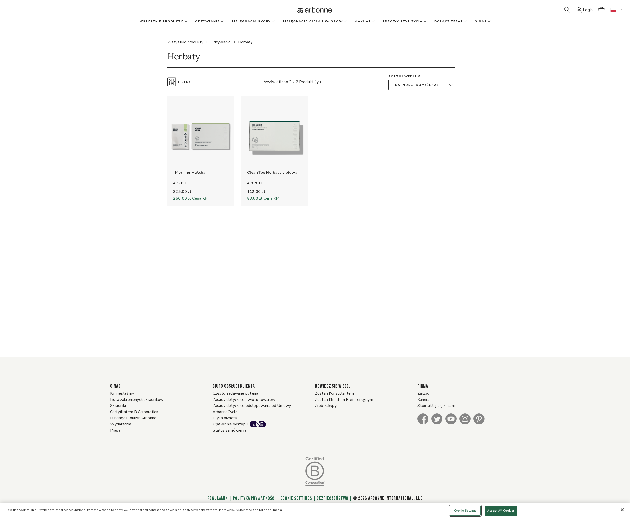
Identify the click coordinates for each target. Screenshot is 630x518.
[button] (567, 10)
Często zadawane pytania (235, 393)
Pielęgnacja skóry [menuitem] (251, 21)
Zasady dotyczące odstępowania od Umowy (252, 405)
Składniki (118, 405)
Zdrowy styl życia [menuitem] (403, 21)
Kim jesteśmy (122, 393)
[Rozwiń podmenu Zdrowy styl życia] (424, 21)
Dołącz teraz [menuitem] (448, 21)
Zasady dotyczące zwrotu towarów (244, 399)
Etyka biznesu (225, 418)
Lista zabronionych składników (137, 399)
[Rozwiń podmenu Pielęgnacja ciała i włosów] (345, 21)
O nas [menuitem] (481, 21)
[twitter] (436, 418)
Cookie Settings (296, 498)
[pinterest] (479, 418)
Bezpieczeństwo (332, 498)
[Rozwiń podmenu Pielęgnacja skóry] (273, 21)
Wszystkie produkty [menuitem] (161, 21)
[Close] (622, 509)
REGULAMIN (217, 498)
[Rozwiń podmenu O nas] (489, 21)
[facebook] (422, 418)
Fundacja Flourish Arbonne (133, 418)
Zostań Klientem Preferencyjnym (344, 399)
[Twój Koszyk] (601, 10)
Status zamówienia (229, 430)
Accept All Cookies (501, 511)
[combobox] (423, 85)
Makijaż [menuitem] (363, 21)
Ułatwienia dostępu (230, 424)
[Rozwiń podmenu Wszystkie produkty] (185, 21)
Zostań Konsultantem (334, 393)
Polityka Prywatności (254, 498)
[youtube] (451, 418)
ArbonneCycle (225, 412)
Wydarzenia (120, 424)
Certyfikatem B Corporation (134, 412)
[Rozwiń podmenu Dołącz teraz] (465, 21)
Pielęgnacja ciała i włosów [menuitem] (313, 21)
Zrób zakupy (326, 405)
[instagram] (465, 418)
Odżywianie (221, 42)
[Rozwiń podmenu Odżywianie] (222, 21)
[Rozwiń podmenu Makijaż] (373, 21)
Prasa (115, 430)
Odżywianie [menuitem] (207, 21)
